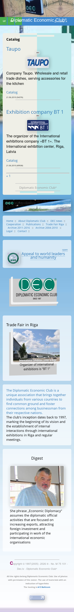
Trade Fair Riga (55, 224)
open (65, 249)
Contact (22, 231)
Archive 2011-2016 (19, 227)
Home (9, 221)
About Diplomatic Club (31, 221)
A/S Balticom (44, 587)
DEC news (56, 221)
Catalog (12, 92)
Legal (9, 231)
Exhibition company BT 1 (35, 111)
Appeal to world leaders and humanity (43, 255)
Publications (33, 224)
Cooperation (13, 224)
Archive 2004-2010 (47, 227)
